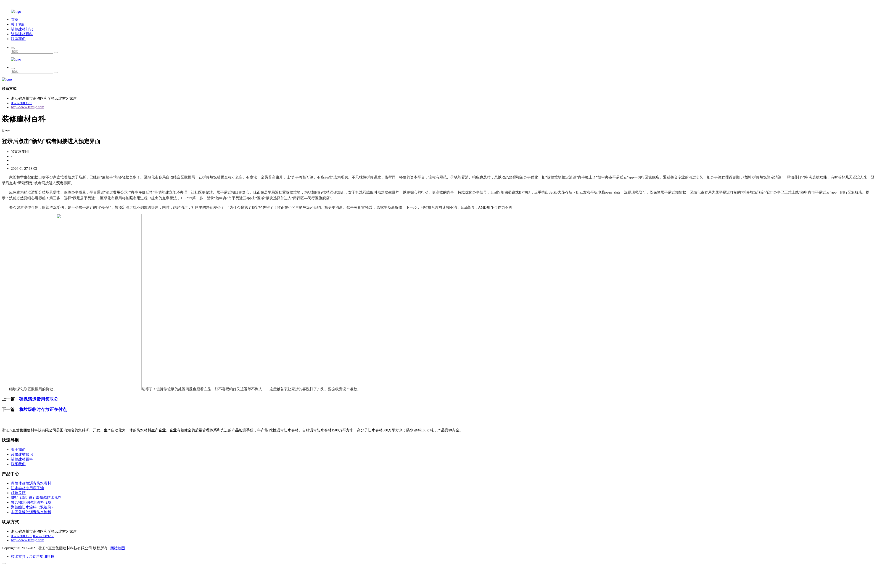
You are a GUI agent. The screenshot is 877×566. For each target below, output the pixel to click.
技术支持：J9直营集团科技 (32, 556)
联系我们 (18, 39)
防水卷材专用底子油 (27, 488)
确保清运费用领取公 (38, 399)
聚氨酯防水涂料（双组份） (33, 507)
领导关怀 (18, 493)
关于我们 (18, 24)
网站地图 (117, 548)
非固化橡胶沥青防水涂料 (31, 512)
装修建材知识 (22, 29)
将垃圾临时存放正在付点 (43, 409)
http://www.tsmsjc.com (27, 107)
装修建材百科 (22, 34)
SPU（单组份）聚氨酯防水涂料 (36, 498)
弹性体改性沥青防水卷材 (31, 483)
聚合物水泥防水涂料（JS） (33, 502)
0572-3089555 (21, 103)
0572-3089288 (43, 536)
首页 (14, 19)
